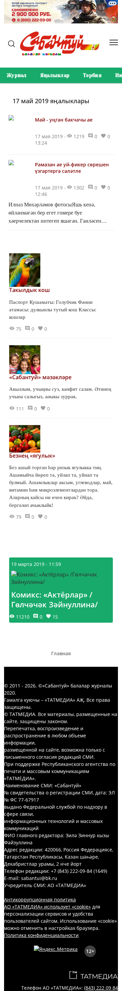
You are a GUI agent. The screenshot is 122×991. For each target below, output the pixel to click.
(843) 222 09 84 (101, 988)
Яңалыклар (55, 75)
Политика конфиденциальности (41, 935)
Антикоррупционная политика (40, 899)
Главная (61, 653)
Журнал (17, 75)
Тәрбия (92, 75)
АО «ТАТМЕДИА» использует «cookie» (47, 906)
